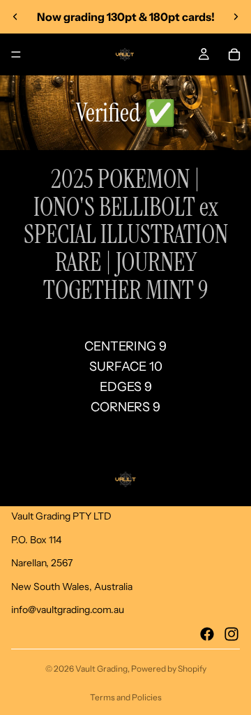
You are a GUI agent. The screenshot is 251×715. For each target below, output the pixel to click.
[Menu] (16, 54)
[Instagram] (231, 634)
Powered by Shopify (168, 668)
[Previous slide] (15, 16)
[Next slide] (235, 16)
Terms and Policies (126, 697)
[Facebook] (207, 634)
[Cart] (234, 54)
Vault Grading (101, 668)
